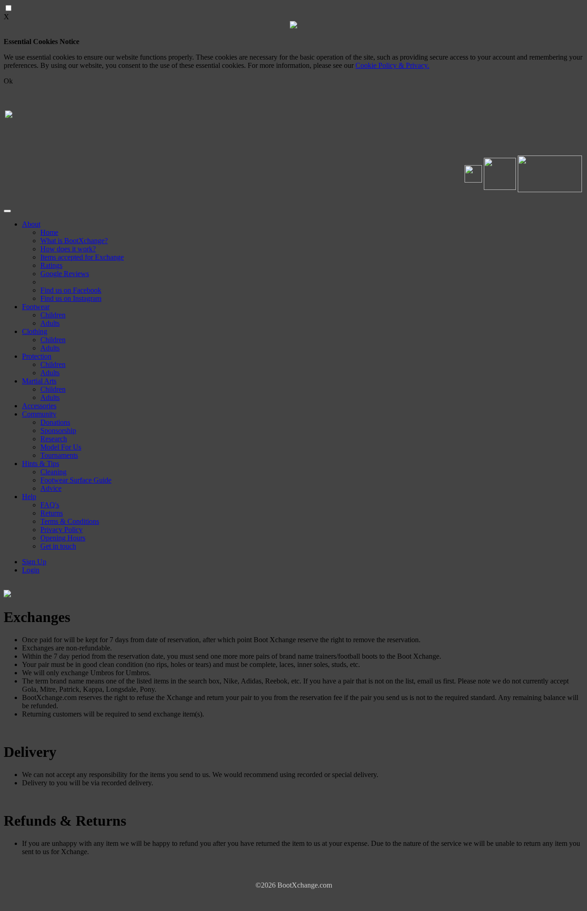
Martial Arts (39, 381)
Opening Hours (62, 538)
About (31, 224)
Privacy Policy (61, 529)
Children (53, 315)
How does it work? (68, 249)
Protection (36, 356)
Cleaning (53, 472)
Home (49, 232)
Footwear (36, 307)
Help (29, 496)
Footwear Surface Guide (75, 480)
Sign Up (34, 562)
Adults (50, 323)
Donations (55, 422)
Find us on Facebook (70, 290)
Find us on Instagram (70, 298)
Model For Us (60, 447)
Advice (50, 488)
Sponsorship (58, 430)
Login (30, 570)
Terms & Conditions (69, 521)
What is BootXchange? (74, 240)
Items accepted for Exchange (82, 257)
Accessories (39, 406)
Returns (51, 513)
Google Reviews (64, 274)
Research (53, 439)
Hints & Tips (40, 463)
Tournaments (59, 455)
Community (39, 414)
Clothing (34, 331)
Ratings (51, 265)
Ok (8, 81)
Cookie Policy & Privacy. (392, 65)
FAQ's (49, 505)
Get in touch (58, 546)
